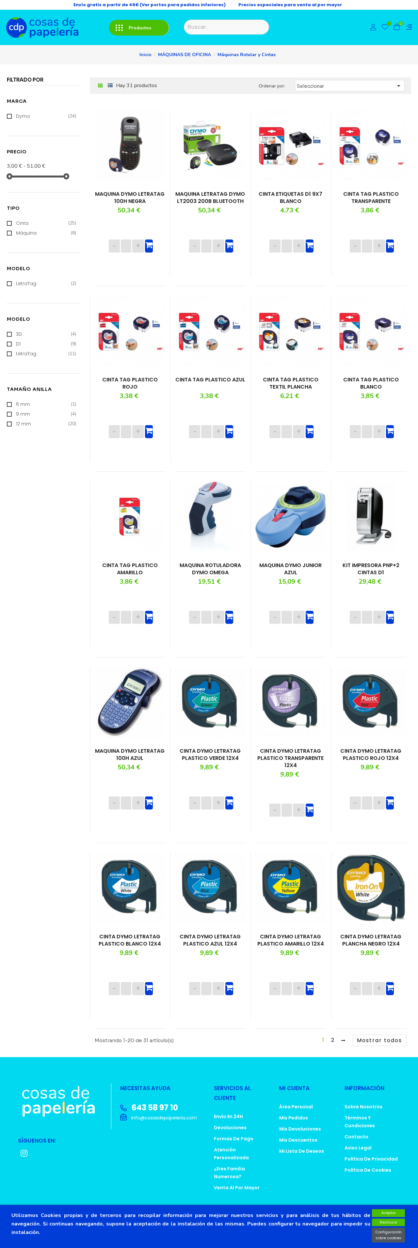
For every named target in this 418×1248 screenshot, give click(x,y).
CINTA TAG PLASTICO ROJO (130, 383)
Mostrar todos (379, 1040)
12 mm (46, 424)
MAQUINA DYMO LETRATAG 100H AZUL (130, 754)
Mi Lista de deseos (301, 1151)
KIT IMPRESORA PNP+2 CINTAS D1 (371, 569)
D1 (46, 344)
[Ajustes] (409, 27)
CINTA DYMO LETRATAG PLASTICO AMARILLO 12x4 (290, 940)
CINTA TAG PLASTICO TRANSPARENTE (371, 198)
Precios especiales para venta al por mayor (290, 5)
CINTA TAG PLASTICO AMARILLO (130, 569)
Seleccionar (349, 86)
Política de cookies (368, 1170)
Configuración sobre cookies (388, 1234)
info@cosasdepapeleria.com (163, 1118)
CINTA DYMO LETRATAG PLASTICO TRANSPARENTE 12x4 (290, 758)
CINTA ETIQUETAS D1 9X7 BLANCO (290, 198)
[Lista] (110, 86)
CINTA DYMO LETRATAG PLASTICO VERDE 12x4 (210, 754)
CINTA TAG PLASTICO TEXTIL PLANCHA (290, 383)
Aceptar (388, 1212)
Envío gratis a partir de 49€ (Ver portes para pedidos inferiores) (149, 5)
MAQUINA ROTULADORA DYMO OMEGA (210, 569)
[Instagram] (24, 1153)
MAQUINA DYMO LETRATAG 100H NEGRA (130, 198)
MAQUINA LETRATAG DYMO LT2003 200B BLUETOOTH (210, 198)
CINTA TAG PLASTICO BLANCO (371, 383)
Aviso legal (358, 1148)
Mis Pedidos (293, 1118)
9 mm (46, 414)
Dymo (46, 116)
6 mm (46, 404)
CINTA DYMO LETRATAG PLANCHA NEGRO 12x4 (370, 940)
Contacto (356, 1136)
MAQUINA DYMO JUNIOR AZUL (290, 569)
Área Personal (296, 1106)
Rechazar (388, 1222)
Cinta (46, 223)
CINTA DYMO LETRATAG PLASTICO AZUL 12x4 (210, 940)
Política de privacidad (371, 1159)
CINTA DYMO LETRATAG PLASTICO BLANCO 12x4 (130, 940)
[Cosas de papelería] (62, 1101)
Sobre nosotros (363, 1106)
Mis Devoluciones (300, 1129)
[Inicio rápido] (373, 28)
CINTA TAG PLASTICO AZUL (210, 379)
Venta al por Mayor (237, 1187)
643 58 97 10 (154, 1107)
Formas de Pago (233, 1138)
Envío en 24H (228, 1116)
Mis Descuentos (298, 1140)
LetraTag (46, 283)
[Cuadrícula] (100, 86)
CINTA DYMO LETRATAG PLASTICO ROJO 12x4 (370, 754)
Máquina (46, 233)
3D (46, 334)
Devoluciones (230, 1127)
